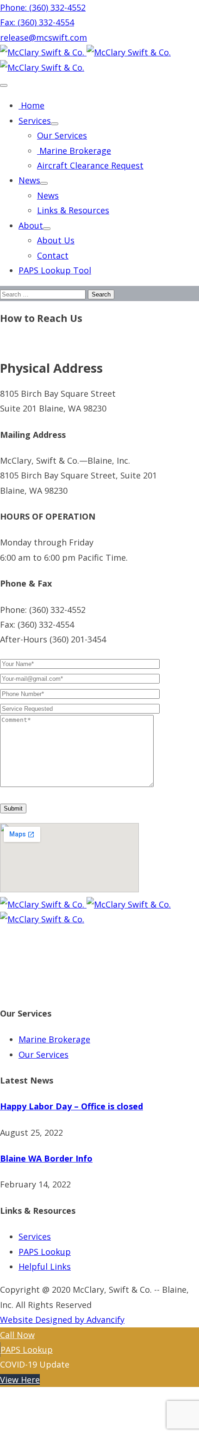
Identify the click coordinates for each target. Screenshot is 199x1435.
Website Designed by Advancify (62, 1319)
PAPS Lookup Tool (55, 270)
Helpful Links (45, 1266)
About (31, 225)
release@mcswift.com (43, 37)
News (29, 180)
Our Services (62, 135)
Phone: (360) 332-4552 (43, 7)
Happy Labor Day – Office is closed (71, 1106)
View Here (20, 1379)
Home (31, 105)
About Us (56, 240)
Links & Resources (73, 210)
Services (35, 120)
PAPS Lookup (45, 1251)
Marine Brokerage (74, 150)
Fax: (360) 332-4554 (37, 22)
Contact (52, 255)
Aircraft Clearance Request (90, 165)
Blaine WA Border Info (46, 1158)
